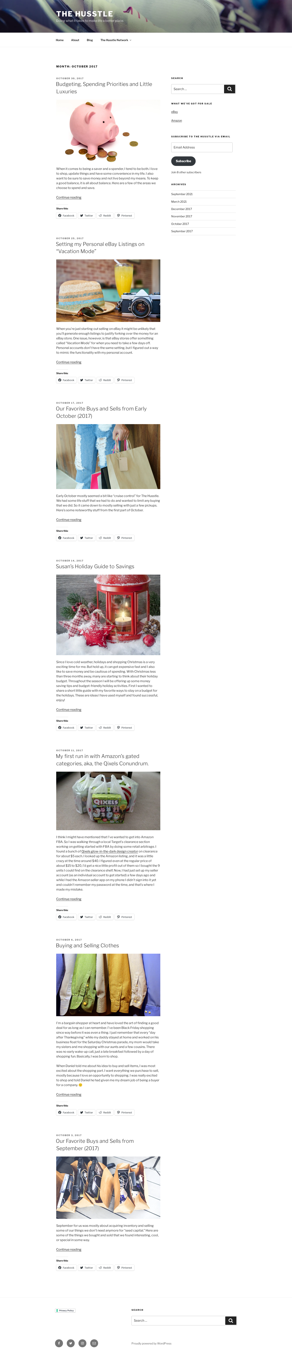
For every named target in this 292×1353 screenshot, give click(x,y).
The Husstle (84, 14)
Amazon (176, 120)
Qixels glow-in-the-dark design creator (109, 851)
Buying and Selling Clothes (87, 945)
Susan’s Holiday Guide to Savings (95, 566)
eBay (174, 111)
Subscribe (183, 161)
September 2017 (182, 231)
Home (60, 40)
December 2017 (181, 209)
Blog (90, 40)
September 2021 (182, 194)
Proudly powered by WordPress (151, 1343)
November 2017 (181, 216)
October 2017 (180, 223)
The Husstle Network (114, 40)
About (75, 40)
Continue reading (68, 197)
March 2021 (179, 201)
